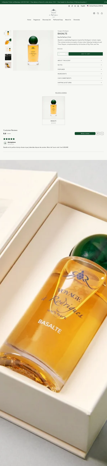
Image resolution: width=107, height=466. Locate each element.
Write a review (85, 133)
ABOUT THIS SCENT (64, 60)
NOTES (60, 65)
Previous (13, 50)
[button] (36, 20)
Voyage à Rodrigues (63, 31)
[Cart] (102, 13)
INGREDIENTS (62, 74)
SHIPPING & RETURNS (64, 82)
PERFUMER (61, 69)
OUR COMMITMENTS (64, 78)
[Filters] (98, 133)
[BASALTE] (53, 108)
